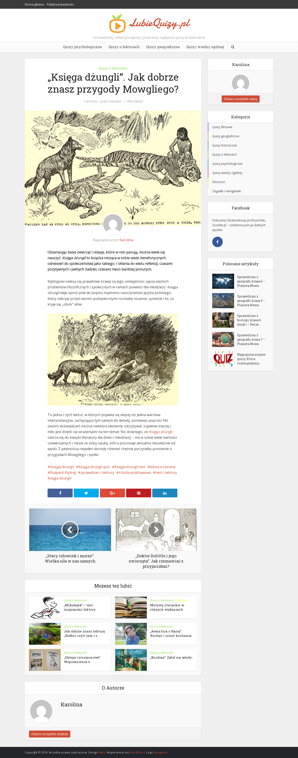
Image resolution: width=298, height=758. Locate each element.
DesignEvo (160, 752)
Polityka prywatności (60, 4)
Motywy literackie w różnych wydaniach (167, 607)
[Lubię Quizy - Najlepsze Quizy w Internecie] (149, 23)
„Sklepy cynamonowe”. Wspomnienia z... (82, 659)
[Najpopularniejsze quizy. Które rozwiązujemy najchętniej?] (224, 358)
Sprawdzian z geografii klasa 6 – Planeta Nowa (251, 281)
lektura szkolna (162, 466)
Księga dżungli (62, 466)
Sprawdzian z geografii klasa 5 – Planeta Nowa (251, 300)
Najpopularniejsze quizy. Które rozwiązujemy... (251, 358)
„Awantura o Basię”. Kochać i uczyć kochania (171, 633)
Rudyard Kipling (63, 472)
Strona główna (34, 4)
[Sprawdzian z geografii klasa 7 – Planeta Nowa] (224, 339)
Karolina (115, 101)
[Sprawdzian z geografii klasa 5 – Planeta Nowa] (224, 300)
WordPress (137, 752)
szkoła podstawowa (135, 472)
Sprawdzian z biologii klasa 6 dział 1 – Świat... (249, 320)
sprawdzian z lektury (97, 472)
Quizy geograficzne (163, 46)
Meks (101, 752)
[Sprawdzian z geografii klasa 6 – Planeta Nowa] (224, 281)
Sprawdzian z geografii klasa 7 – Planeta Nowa (251, 339)
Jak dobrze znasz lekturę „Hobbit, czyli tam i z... (84, 633)
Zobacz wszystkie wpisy (240, 99)
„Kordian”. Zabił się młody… (172, 657)
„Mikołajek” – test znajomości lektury (80, 607)
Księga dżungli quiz (94, 466)
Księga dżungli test (130, 466)
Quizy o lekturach (124, 46)
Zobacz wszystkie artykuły (49, 734)
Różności (182, 600)
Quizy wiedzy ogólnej (205, 46)
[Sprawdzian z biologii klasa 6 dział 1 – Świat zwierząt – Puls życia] (224, 320)
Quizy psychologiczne (82, 46)
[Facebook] (217, 242)
